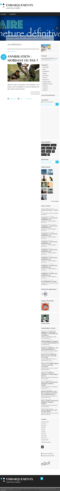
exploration (49, 148)
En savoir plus (3, 489)
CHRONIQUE (46, 71)
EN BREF (45, 73)
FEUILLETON (46, 79)
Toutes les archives (45, 442)
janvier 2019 (44, 437)
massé (42, 373)
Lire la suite (35, 93)
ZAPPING (45, 90)
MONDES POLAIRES (47, 83)
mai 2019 (43, 429)
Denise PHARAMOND (46, 410)
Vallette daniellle (45, 341)
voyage (43, 148)
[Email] (42, 447)
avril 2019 (43, 431)
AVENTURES (46, 67)
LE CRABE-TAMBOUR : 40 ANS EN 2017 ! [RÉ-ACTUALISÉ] (49, 356)
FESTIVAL (45, 77)
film (48, 154)
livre (53, 151)
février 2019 (44, 435)
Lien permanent (12, 98)
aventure (48, 151)
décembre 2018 (44, 439)
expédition (53, 145)
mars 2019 (43, 433)
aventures (44, 154)
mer (54, 148)
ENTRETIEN (45, 75)
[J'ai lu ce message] (58, 488)
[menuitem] (4, 14)
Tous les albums (55, 201)
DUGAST (43, 354)
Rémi (42, 400)
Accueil (3, 14)
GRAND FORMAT (47, 81)
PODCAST (45, 86)
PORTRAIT (45, 88)
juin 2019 (43, 427)
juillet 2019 (43, 425)
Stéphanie (43, 332)
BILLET (44, 69)
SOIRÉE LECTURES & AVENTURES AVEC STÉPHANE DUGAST (49, 393)
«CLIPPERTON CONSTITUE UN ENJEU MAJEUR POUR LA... (49, 374)
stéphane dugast (45, 145)
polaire (43, 151)
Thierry (43, 363)
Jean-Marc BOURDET (46, 391)
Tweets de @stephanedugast (48, 95)
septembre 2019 (45, 421)
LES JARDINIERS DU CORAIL (49, 281)
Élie (42, 382)
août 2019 (43, 423)
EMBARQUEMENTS (19, 5)
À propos (12, 14)
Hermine (43, 348)
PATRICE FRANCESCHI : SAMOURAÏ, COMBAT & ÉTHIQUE (49, 384)
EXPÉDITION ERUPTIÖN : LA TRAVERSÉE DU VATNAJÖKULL (49, 334)
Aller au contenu (5, 1)
